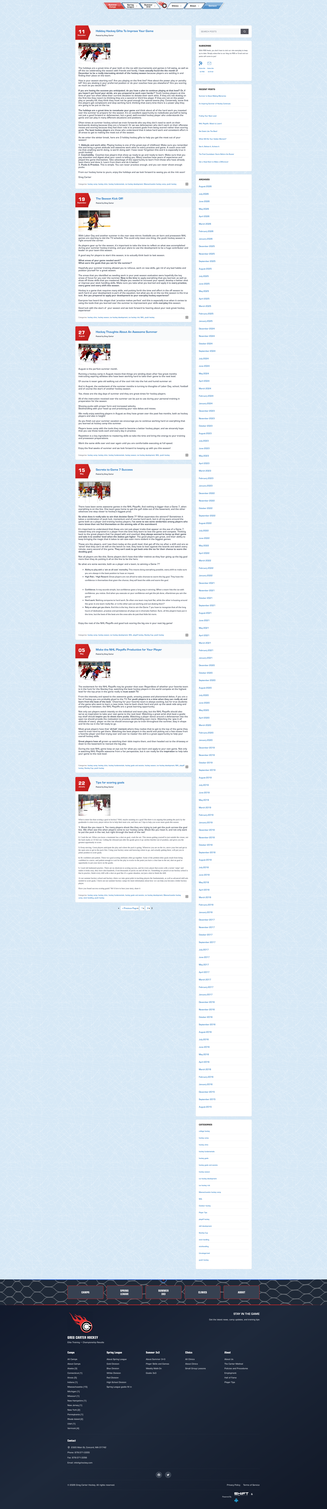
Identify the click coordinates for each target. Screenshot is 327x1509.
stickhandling (204, 1246)
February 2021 (206, 650)
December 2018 (207, 829)
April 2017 (204, 972)
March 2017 (205, 979)
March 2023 (205, 470)
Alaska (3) (72, 1368)
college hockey (204, 1131)
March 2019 (205, 807)
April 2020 (204, 717)
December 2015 (207, 1091)
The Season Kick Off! (109, 198)
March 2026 (205, 223)
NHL (142, 317)
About (193, 5)
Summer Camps (113, 5)
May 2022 (204, 545)
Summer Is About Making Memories (212, 96)
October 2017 (206, 934)
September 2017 (207, 942)
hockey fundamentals (116, 184)
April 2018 (204, 889)
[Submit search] (245, 31)
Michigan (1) (73, 1391)
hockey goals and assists (134, 765)
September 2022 (207, 515)
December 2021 (207, 583)
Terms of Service (251, 1484)
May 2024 (204, 373)
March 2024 (205, 388)
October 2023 (206, 425)
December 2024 (207, 328)
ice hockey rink (134, 317)
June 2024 (204, 366)
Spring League (130, 5)
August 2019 (205, 777)
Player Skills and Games (157, 1363)
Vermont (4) (73, 1428)
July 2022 (204, 530)
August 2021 (205, 613)
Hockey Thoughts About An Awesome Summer (126, 332)
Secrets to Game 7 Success (114, 469)
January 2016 (206, 1084)
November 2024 (207, 336)
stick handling (88, 898)
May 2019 (204, 800)
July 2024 (204, 358)
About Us (228, 1359)
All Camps (72, 1359)
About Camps (73, 1363)
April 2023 (204, 463)
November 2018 (207, 837)
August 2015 (205, 1106)
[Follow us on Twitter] (168, 1475)
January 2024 (206, 403)
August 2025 (205, 268)
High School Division (116, 1382)
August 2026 (205, 186)
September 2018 (207, 852)
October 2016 (206, 1017)
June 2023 (204, 448)
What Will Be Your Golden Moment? (212, 139)
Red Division (113, 1377)
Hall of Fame (230, 1377)
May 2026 (204, 208)
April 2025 (204, 298)
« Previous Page (129, 908)
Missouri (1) (73, 1396)
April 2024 (204, 381)
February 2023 (206, 478)
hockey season (103, 317)
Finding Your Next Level (208, 116)
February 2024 (206, 395)
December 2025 (207, 246)
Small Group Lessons (195, 1368)
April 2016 (204, 1062)
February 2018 (206, 904)
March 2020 (205, 725)
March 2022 (205, 560)
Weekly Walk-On (154, 1368)
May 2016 (204, 1054)
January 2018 (206, 912)
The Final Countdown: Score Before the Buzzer (216, 154)
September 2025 (207, 261)
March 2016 (205, 1069)
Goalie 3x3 (151, 1372)
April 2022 (204, 553)
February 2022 (206, 568)
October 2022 (206, 508)
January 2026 (206, 238)
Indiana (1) (72, 1382)
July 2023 (204, 440)
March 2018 (205, 897)
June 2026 (204, 201)
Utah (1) (71, 1423)
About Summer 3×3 (155, 1359)
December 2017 (207, 919)
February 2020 (206, 732)
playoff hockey (138, 635)
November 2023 (207, 418)
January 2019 (206, 822)
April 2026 (204, 216)
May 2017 (204, 964)
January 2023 (206, 485)
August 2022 (205, 523)
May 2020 (204, 710)
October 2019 (206, 762)
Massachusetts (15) (77, 1386)
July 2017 (204, 949)
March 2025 (205, 306)
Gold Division (113, 1363)
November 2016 (207, 1009)
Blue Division (113, 1368)
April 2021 (204, 635)
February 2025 (206, 313)
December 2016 (207, 1002)
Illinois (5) (72, 1377)
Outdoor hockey (205, 1206)
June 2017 (204, 957)
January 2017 (206, 994)
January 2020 (206, 740)
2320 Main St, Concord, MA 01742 (88, 1447)
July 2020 (204, 695)
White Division (114, 1372)
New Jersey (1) (74, 1405)
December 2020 (207, 665)
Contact (213, 5)
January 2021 (206, 657)
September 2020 (207, 680)
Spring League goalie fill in (119, 1386)
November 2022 (207, 500)
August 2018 (205, 859)
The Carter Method (233, 1363)
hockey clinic (103, 184)
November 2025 (207, 253)
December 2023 (207, 410)
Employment (230, 1372)
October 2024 (206, 343)
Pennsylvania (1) (75, 1414)
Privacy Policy (233, 1484)
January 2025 (206, 321)
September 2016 (207, 1024)
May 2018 (204, 882)
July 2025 (204, 276)
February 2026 (206, 231)
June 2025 (204, 283)
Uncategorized (204, 1253)
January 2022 (206, 575)
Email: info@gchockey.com (79, 1462)
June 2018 (204, 874)
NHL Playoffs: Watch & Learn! (210, 123)
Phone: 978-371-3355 (78, 1452)
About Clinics (191, 1363)
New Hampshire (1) (76, 1400)
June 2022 (204, 538)
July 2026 (204, 194)
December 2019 (207, 747)
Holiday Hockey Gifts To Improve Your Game (124, 31)
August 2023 (205, 433)
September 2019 (207, 770)
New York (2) (73, 1409)
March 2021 (205, 642)
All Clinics (190, 1359)
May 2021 (204, 628)
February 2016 (206, 1076)
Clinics (175, 5)
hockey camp (92, 184)
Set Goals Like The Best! (208, 131)
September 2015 (207, 1099)
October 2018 (206, 844)
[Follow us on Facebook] (159, 1475)
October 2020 (206, 672)
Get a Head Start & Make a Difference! (213, 162)
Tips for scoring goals (110, 782)
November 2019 (207, 755)
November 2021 (207, 590)
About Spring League (117, 1359)
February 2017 (206, 987)
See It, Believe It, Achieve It (209, 146)
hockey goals (203, 1158)
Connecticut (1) (74, 1372)
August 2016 (205, 1032)
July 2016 (204, 1039)
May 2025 (204, 291)
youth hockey (171, 184)
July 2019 (204, 785)
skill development (205, 1226)
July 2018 (204, 867)
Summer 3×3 (148, 5)
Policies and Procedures (236, 1368)
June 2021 (204, 620)
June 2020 (204, 702)
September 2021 (207, 605)
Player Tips (203, 1212)
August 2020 (205, 687)
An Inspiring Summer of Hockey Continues (215, 103)
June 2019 (204, 792)
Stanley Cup (148, 635)
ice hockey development (134, 184)
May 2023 (204, 455)
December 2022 (207, 493)
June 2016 (204, 1047)
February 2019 (206, 815)
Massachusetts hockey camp (155, 184)
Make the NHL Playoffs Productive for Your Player (129, 649)
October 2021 (206, 598)
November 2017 (207, 927)
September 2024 (207, 351)
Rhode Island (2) (75, 1419)
